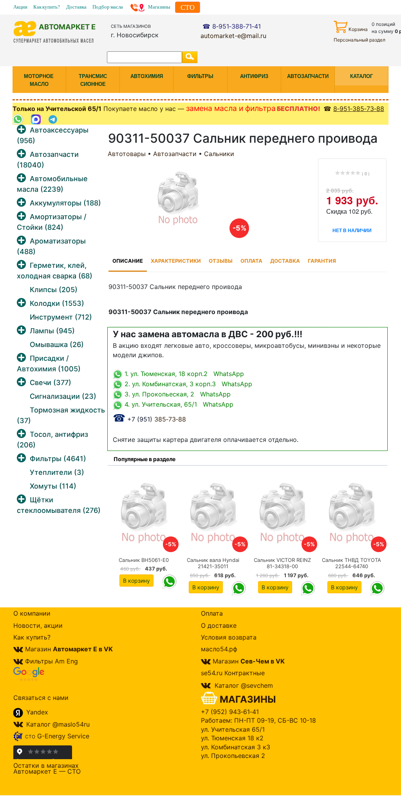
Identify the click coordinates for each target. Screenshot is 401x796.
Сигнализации (63, 396)
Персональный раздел (359, 40)
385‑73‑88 (149, 419)
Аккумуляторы (65, 203)
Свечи (50, 382)
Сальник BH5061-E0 (144, 560)
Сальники (219, 154)
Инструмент (61, 317)
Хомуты (53, 486)
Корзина (358, 29)
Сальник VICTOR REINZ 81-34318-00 (282, 563)
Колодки (57, 303)
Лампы (52, 331)
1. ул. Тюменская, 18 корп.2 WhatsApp (183, 374)
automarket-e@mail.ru (233, 36)
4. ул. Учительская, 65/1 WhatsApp (178, 404)
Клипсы (54, 289)
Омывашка (57, 344)
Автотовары (127, 154)
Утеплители (57, 472)
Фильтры (58, 458)
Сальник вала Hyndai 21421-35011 (213, 563)
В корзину (136, 580)
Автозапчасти (175, 154)
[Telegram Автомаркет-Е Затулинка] (54, 119)
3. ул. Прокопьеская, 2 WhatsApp (177, 394)
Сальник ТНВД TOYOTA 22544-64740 (351, 563)
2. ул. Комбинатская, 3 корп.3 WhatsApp (187, 384)
